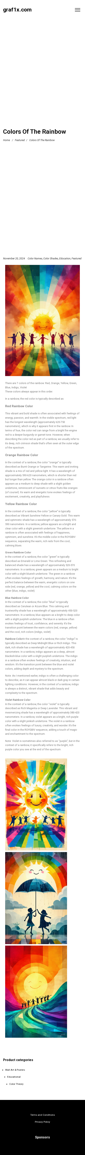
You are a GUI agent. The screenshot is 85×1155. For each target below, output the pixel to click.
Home (6, 140)
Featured (20, 140)
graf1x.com (17, 9)
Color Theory (16, 1084)
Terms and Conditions (42, 1114)
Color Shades (50, 258)
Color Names (35, 258)
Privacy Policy (42, 1121)
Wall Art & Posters (15, 1069)
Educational (14, 1076)
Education (65, 258)
